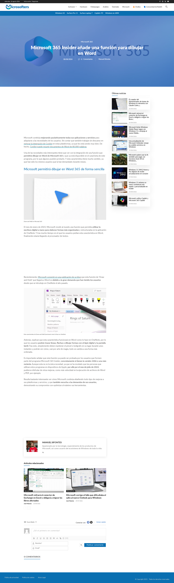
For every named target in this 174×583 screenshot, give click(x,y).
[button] (166, 7)
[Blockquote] (54, 538)
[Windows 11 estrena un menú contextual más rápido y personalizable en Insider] (119, 187)
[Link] (60, 538)
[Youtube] (168, 1)
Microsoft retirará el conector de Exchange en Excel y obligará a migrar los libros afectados (43, 498)
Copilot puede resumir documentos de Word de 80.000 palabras (58, 147)
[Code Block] (57, 538)
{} (63, 538)
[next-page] (29, 508)
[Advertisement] (65, 117)
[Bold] (34, 538)
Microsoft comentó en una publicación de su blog (59, 277)
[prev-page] (25, 508)
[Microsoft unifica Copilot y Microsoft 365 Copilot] (119, 201)
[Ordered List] (47, 538)
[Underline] (40, 538)
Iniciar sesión (101, 522)
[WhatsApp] (73, 94)
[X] (165, 1)
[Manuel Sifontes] (33, 447)
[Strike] (44, 538)
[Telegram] (84, 94)
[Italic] (37, 538)
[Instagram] (162, 1)
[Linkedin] (78, 94)
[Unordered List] (50, 538)
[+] (67, 538)
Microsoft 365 (87, 42)
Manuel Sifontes (104, 59)
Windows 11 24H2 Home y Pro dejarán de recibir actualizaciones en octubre (139, 172)
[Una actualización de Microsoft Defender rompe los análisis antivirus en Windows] (119, 145)
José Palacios (28, 503)
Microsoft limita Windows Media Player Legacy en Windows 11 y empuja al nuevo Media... (138, 130)
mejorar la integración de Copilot (38, 144)
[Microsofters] (23, 7)
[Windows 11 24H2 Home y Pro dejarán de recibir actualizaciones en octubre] (119, 173)
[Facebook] (160, 1)
